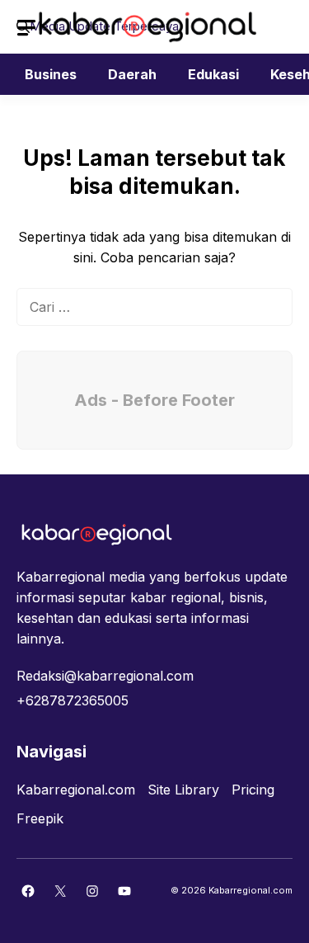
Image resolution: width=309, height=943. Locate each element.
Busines (51, 74)
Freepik (39, 818)
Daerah (132, 74)
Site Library (183, 789)
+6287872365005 (72, 700)
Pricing (253, 789)
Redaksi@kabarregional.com (105, 675)
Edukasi (213, 74)
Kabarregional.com (75, 789)
